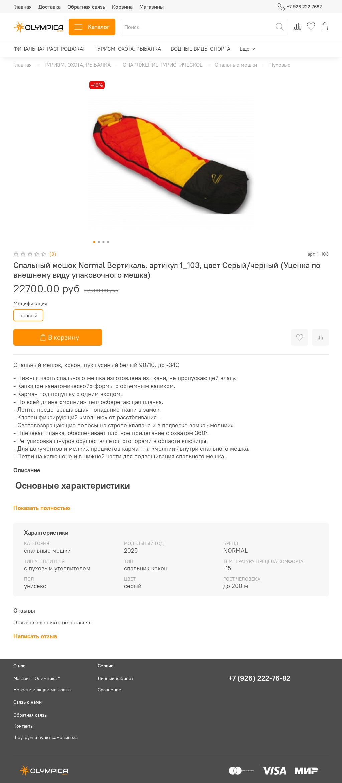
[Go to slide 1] (94, 242)
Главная (22, 6)
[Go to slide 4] (108, 242)
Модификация (30, 303)
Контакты (23, 726)
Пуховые (280, 64)
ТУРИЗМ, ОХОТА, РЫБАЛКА (127, 48)
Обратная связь (86, 6)
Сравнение (109, 690)
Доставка (49, 6)
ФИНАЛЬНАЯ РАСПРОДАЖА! (49, 48)
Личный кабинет (115, 678)
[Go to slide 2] (99, 242)
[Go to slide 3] (104, 242)
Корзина (122, 6)
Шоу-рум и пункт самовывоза (45, 737)
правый (28, 315)
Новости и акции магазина (42, 690)
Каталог (99, 27)
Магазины (151, 6)
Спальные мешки (236, 64)
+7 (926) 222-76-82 (259, 678)
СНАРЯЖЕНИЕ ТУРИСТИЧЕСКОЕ (163, 64)
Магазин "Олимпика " (36, 678)
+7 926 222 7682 (304, 7)
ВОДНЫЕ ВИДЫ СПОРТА (200, 48)
